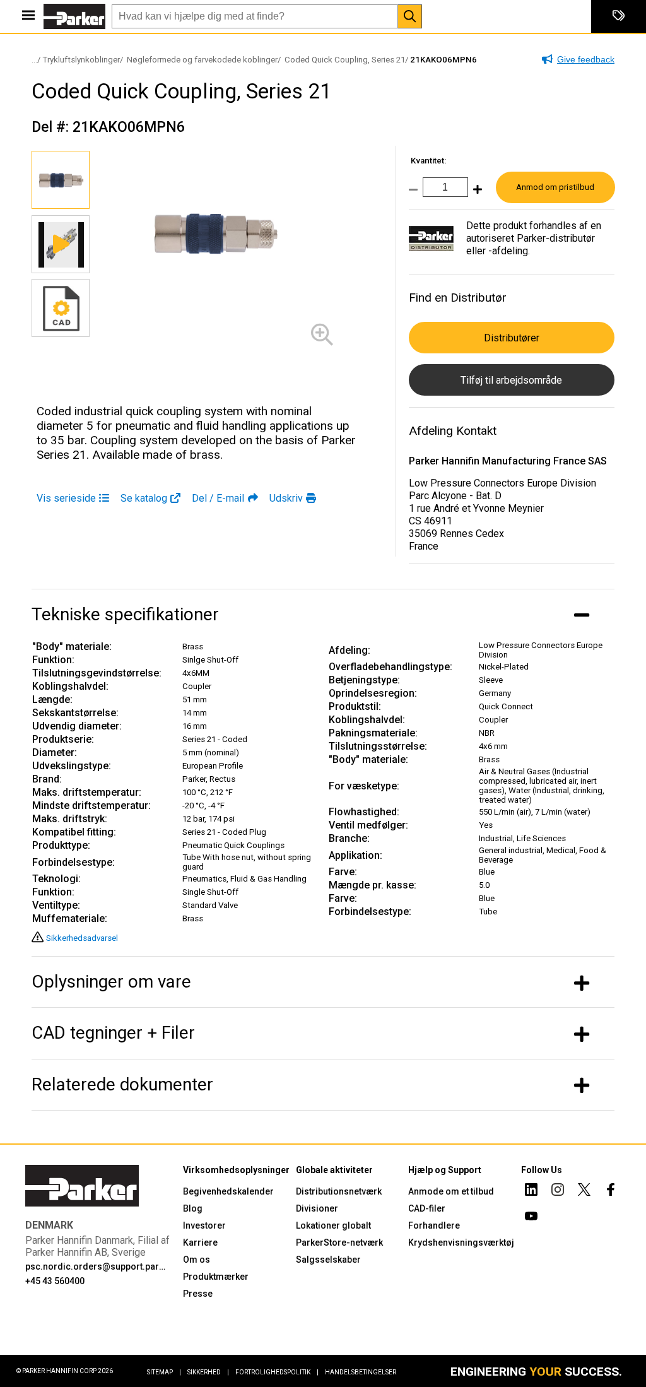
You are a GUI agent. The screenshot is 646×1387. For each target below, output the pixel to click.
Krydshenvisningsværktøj (461, 1242)
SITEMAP (164, 1372)
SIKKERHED (208, 1372)
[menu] (28, 16)
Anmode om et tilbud (451, 1191)
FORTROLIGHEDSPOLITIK (277, 1372)
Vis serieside (66, 498)
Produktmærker (216, 1277)
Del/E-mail (218, 498)
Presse (198, 1294)
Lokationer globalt (333, 1225)
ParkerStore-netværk (339, 1242)
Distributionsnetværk (339, 1191)
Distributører (511, 338)
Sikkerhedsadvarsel (82, 938)
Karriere (200, 1242)
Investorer (204, 1225)
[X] (584, 1191)
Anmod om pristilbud (555, 187)
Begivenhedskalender (228, 1191)
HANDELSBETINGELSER (360, 1372)
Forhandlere (434, 1225)
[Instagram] (558, 1191)
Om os (196, 1259)
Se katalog (143, 498)
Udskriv (286, 498)
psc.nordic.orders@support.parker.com (96, 1266)
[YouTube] (531, 1218)
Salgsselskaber (328, 1259)
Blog (193, 1208)
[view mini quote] (618, 16)
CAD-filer (426, 1208)
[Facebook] (611, 1191)
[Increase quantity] (475, 193)
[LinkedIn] (531, 1191)
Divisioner (317, 1208)
